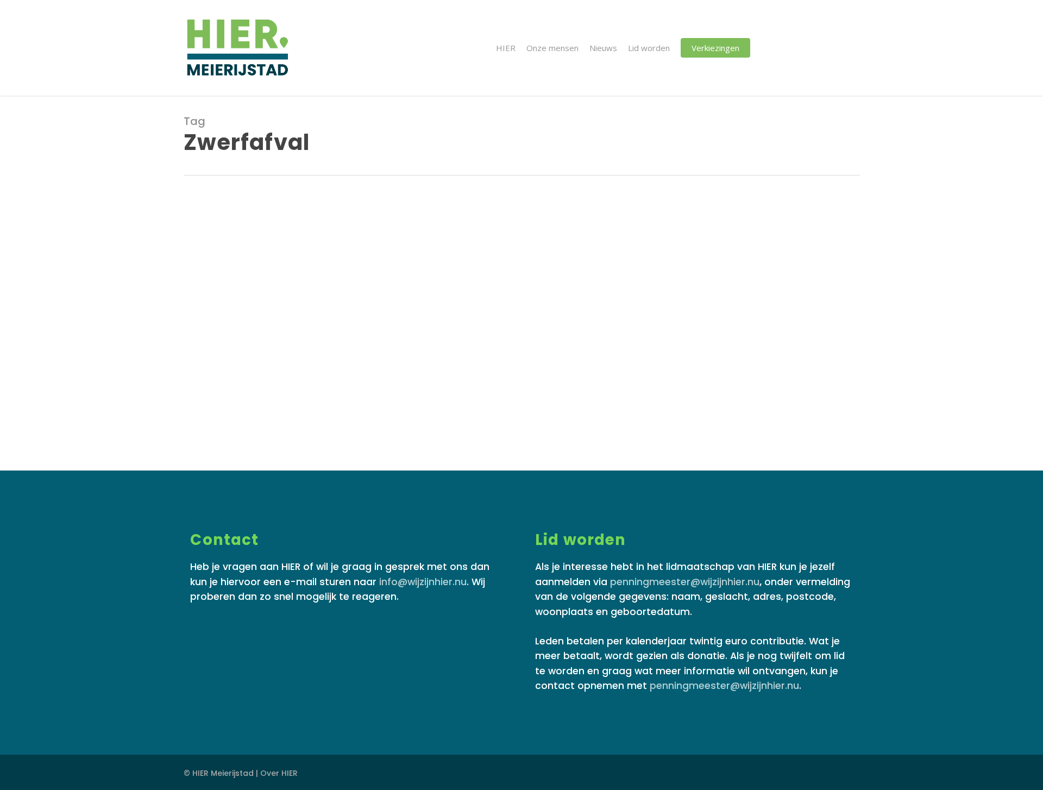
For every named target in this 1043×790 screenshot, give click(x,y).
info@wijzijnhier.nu (423, 581)
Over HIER (279, 773)
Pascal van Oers (260, 406)
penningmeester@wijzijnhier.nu (684, 581)
